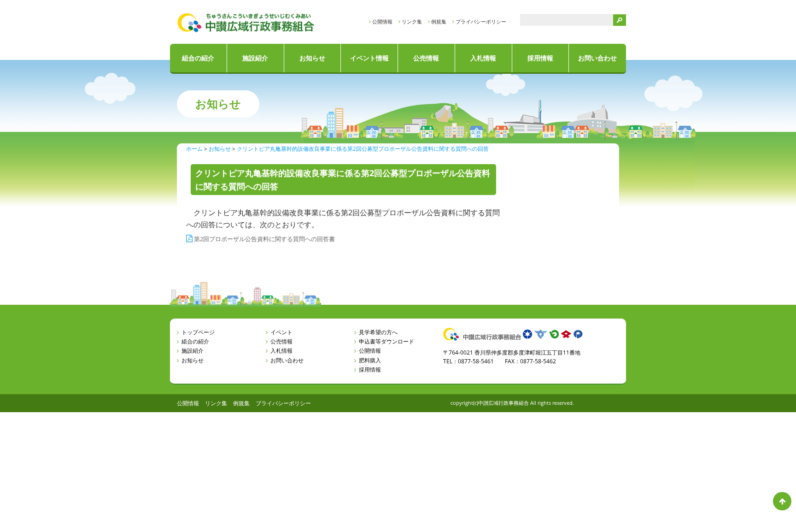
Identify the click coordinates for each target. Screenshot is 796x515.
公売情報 (426, 57)
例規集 (438, 21)
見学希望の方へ (378, 332)
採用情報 (540, 57)
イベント (281, 332)
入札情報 (483, 57)
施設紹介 (255, 57)
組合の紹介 (198, 57)
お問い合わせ (597, 57)
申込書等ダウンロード (386, 341)
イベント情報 (369, 57)
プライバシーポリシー (481, 21)
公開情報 (382, 21)
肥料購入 (370, 360)
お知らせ (312, 57)
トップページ (198, 332)
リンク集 (412, 21)
